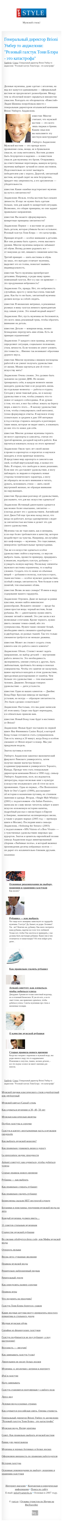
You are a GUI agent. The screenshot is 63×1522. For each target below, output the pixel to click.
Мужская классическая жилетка (19, 1116)
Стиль (15, 63)
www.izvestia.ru (9, 854)
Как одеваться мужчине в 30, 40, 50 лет (23, 1109)
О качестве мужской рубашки (18, 1232)
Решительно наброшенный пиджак (21, 1270)
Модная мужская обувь (14, 1323)
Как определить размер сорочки (19, 1284)
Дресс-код (7, 1396)
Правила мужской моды (15, 1263)
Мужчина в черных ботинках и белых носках (26, 1449)
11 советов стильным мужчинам (19, 1225)
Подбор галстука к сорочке (17, 1123)
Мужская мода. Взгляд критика (19, 1428)
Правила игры (9, 1291)
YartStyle (8, 63)
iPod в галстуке (10, 1375)
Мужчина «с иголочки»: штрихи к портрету (26, 1368)
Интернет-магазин (16, 1485)
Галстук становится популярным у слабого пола (28, 1389)
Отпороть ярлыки (11, 1249)
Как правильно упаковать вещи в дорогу (24, 1148)
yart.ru (15, 1501)
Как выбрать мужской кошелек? (19, 1141)
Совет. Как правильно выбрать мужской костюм (28, 1435)
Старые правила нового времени (19, 1172)
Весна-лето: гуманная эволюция (19, 1256)
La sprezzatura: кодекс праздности (20, 1155)
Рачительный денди (12, 1277)
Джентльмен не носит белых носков (21, 1361)
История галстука (11, 1463)
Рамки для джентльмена (15, 1442)
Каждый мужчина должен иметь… (21, 1218)
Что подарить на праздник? (17, 1298)
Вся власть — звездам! (14, 1347)
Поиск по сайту (39, 1489)
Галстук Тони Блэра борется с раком (22, 1305)
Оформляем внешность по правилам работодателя (29, 1456)
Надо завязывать (11, 1382)
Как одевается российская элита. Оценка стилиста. (29, 1410)
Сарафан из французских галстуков (21, 1330)
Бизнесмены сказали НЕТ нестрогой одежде (26, 1200)
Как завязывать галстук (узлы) (18, 1354)
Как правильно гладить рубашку (19, 1193)
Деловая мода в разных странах (19, 1403)
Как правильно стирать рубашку (19, 1186)
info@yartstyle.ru (23, 1492)
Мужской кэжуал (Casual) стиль (19, 1102)
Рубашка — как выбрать (15, 1179)
